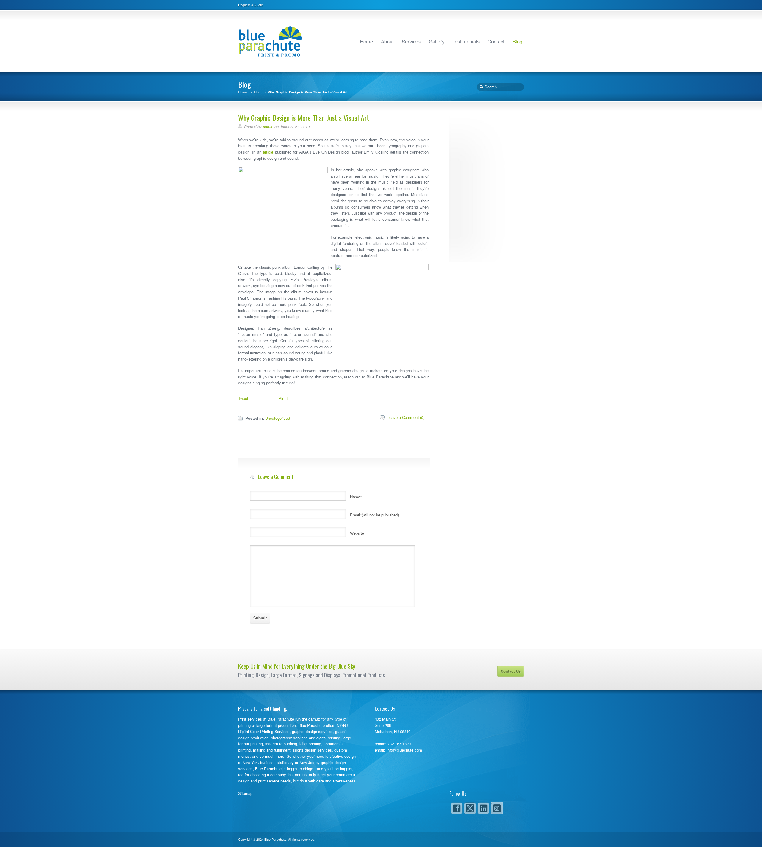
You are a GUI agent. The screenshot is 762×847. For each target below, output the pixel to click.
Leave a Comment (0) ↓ (408, 417)
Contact (496, 41)
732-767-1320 (399, 743)
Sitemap (245, 793)
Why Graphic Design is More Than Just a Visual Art (303, 117)
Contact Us (511, 671)
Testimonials (466, 41)
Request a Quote (250, 4)
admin (268, 126)
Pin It (283, 398)
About (387, 41)
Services (411, 41)
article (268, 152)
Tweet (243, 398)
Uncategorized (277, 418)
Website (357, 533)
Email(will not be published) (374, 515)
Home (366, 41)
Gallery (436, 41)
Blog (517, 41)
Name (356, 497)
